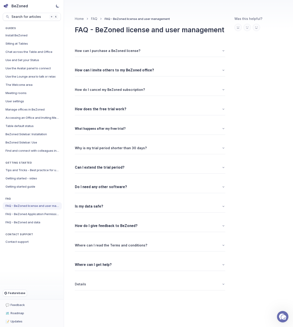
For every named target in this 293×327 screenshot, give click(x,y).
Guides (10, 28)
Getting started (18, 162)
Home (79, 19)
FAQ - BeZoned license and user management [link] (137, 19)
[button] (282, 316)
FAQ (8, 198)
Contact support (19, 234)
